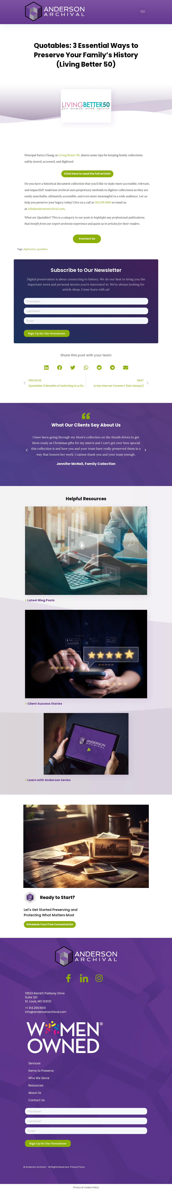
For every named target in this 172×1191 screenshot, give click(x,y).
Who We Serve (38, 1078)
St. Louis (30, 1001)
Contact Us (36, 1100)
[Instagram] (102, 976)
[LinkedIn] (86, 976)
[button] (46, 367)
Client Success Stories (44, 703)
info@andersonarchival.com (46, 209)
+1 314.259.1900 (35, 1008)
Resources (35, 1085)
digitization (30, 249)
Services (34, 1063)
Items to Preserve (41, 1071)
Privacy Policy (77, 1167)
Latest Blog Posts (41, 600)
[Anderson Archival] (54, 11)
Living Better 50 (69, 155)
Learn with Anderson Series (49, 780)
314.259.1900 (103, 202)
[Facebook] (70, 976)
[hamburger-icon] (142, 11)
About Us (34, 1093)
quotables (42, 249)
